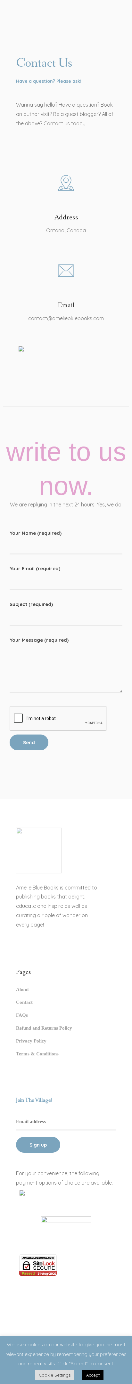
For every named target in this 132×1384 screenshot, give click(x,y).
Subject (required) (31, 604)
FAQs (22, 1015)
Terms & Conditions (37, 1053)
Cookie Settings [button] (54, 1375)
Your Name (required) (36, 533)
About (22, 989)
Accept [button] (93, 1375)
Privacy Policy (31, 1040)
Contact (24, 1002)
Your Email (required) (35, 568)
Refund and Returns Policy (44, 1028)
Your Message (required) (39, 640)
